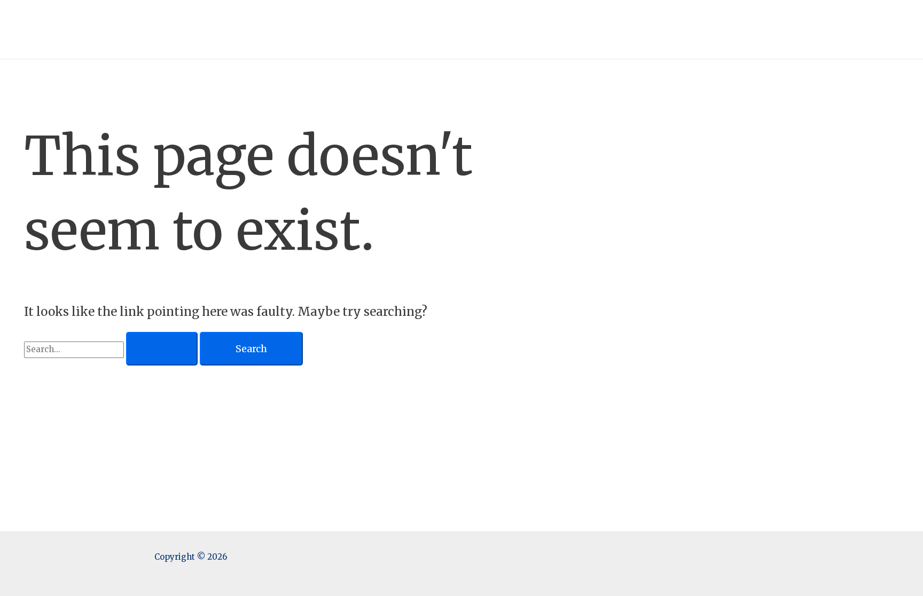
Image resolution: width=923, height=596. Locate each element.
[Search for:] (112, 349)
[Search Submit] (162, 349)
